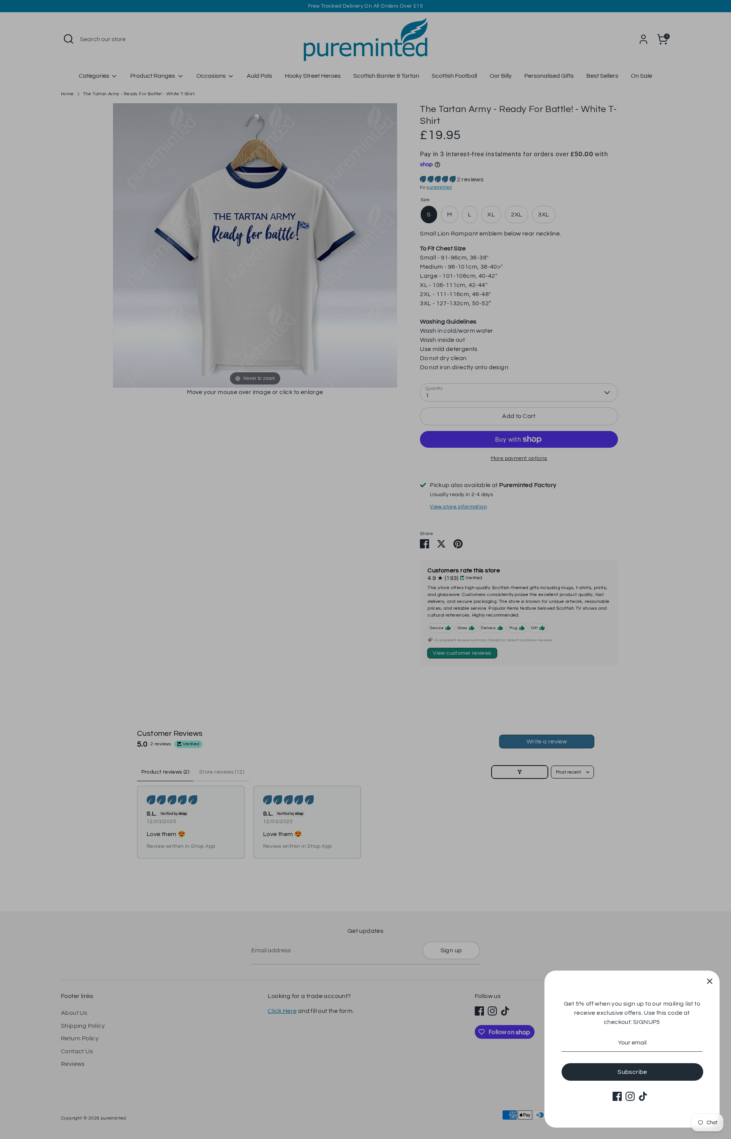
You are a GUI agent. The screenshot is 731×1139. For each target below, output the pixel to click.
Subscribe (632, 1072)
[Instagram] (630, 1096)
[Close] (709, 980)
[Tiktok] (643, 1096)
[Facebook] (617, 1096)
